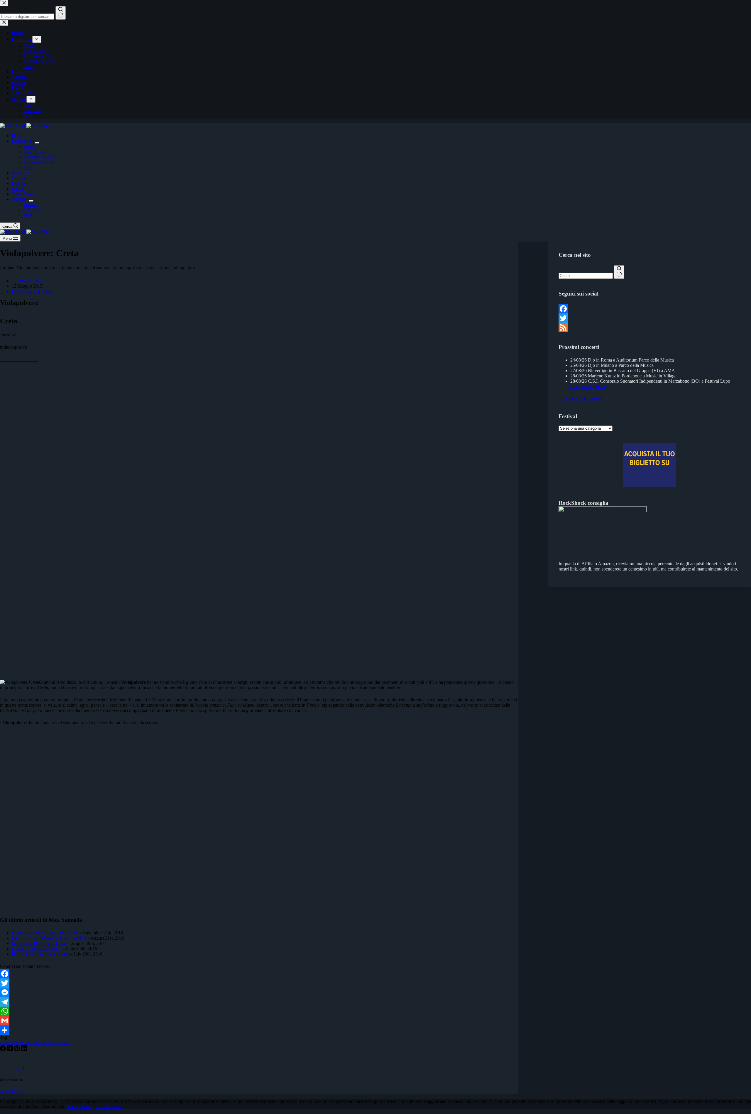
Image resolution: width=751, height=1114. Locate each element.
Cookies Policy (110, 1106)
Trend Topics (24, 193)
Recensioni (22, 141)
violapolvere (56, 1042)
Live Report (34, 151)
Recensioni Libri (38, 156)
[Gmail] (259, 1020)
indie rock (32, 1042)
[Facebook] (259, 973)
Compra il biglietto (587, 386)
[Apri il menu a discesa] (37, 143)
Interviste (20, 172)
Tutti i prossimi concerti (580, 398)
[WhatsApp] (259, 1011)
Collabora (32, 209)
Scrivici (30, 204)
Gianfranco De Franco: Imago (39, 943)
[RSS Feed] (650, 327)
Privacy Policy (80, 1106)
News (28, 167)
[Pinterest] (17, 1049)
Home (17, 135)
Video (47, 291)
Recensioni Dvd (38, 162)
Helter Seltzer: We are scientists (41, 953)
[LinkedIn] (24, 1049)
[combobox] (586, 276)
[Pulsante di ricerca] (619, 272)
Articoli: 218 (11, 1091)
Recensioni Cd (25, 291)
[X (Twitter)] (10, 1049)
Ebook (18, 188)
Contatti (19, 199)
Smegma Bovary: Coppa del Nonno (45, 932)
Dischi (29, 146)
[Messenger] (259, 992)
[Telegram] (259, 1002)
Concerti (20, 177)
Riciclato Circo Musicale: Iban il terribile (49, 938)
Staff (27, 214)
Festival (19, 183)
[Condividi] (259, 1030)
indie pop (10, 1042)
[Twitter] (259, 983)
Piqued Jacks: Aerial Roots (36, 948)
